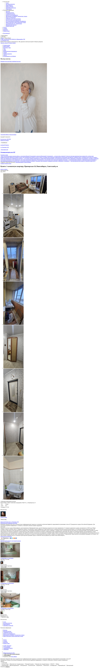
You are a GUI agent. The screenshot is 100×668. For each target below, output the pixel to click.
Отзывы (5, 28)
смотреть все (10, 152)
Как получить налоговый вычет (13, 20)
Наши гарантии (9, 6)
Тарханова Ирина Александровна (8, 134)
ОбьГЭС (53, 664)
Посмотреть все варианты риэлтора (9, 523)
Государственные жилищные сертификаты (16, 21)
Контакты (5, 29)
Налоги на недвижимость (12, 15)
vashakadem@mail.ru (8, 648)
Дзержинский (5, 665)
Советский (4, 662)
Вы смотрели (6, 33)
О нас (7, 2)
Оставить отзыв (4, 155)
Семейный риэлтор (10, 13)
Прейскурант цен (10, 26)
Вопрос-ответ (6, 31)
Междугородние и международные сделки (16, 22)
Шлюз (57, 664)
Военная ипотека (10, 12)
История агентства (10, 4)
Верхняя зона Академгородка (17, 664)
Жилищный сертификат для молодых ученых (16, 16)
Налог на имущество (11, 17)
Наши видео (9, 9)
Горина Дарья (4, 517)
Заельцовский (23, 665)
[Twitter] (12, 538)
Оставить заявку (12, 42)
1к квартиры (7, 558)
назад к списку (4, 169)
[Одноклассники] (13, 538)
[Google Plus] (15, 538)
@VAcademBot (6, 647)
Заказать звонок (4, 42)
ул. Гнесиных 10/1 (5, 147)
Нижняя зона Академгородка (42, 664)
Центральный (70, 665)
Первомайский (61, 665)
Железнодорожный (14, 665)
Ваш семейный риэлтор (11, 61)
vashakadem (6, 649)
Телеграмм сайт (4, 149)
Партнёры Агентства (11, 7)
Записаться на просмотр (6, 536)
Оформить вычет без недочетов (13, 18)
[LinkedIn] (16, 538)
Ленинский (46, 665)
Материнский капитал (11, 24)
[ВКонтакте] (10, 538)
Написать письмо (5, 140)
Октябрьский (53, 665)
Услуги (5, 27)
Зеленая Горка (5, 664)
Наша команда (9, 5)
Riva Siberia (14, 656)
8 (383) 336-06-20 (7, 645)
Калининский (32, 665)
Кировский (39, 665)
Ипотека (8, 11)
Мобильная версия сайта (9, 652)
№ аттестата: (6, 139)
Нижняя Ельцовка (29, 664)
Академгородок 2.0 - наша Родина (14, 23)
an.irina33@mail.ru (5, 145)
